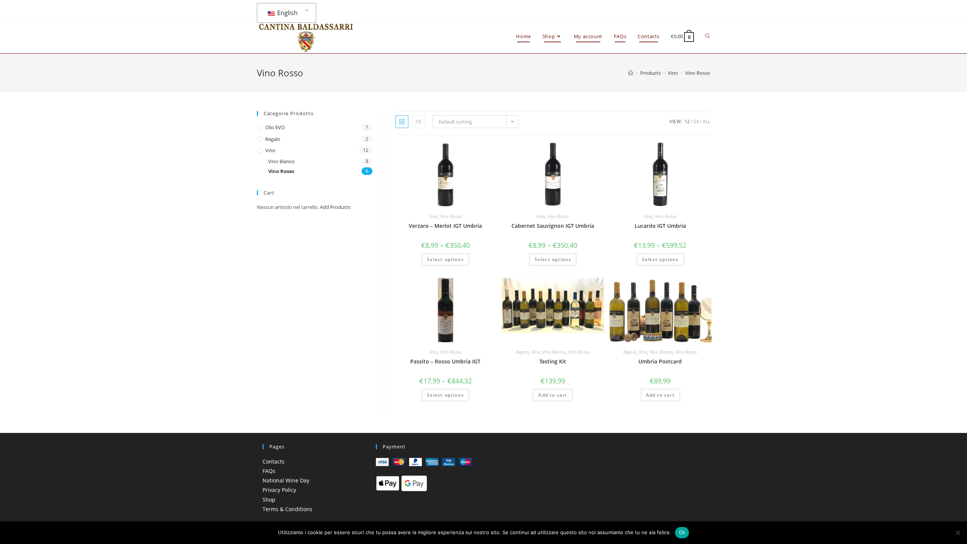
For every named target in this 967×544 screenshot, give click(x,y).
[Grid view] (401, 121)
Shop (269, 499)
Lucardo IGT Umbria (660, 225)
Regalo (522, 352)
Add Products (335, 207)
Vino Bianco (554, 352)
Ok (682, 532)
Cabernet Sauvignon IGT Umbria (552, 225)
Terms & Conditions (287, 509)
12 (687, 121)
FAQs (269, 470)
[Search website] (708, 36)
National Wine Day (286, 480)
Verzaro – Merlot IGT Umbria (445, 225)
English (287, 13)
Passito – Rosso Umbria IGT (445, 361)
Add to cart (552, 395)
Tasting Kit (552, 361)
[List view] (418, 121)
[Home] (630, 73)
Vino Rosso (451, 216)
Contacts (273, 461)
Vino (433, 216)
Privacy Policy (279, 489)
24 (696, 121)
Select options (445, 259)
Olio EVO (275, 127)
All (706, 121)
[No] (957, 532)
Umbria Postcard (660, 361)
